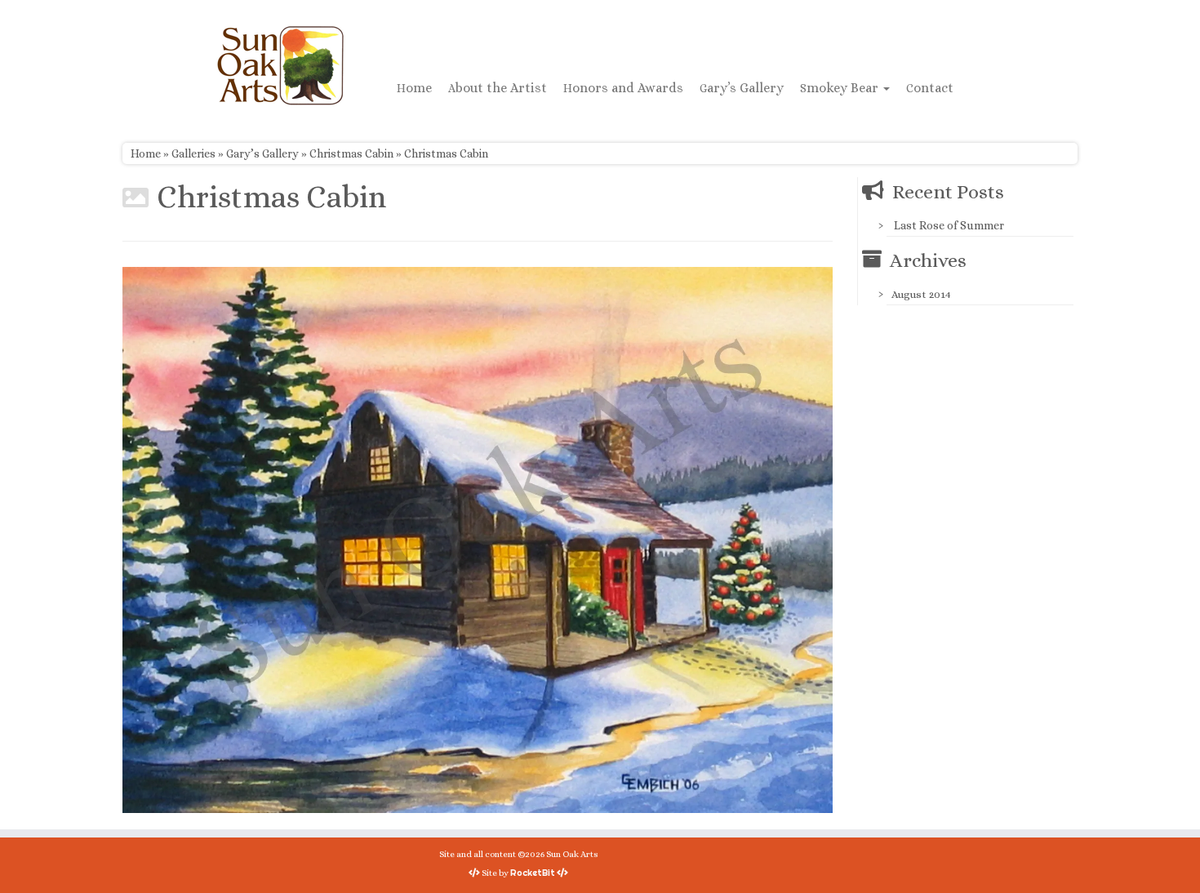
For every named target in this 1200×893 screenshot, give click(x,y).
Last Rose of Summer (949, 225)
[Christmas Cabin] (477, 538)
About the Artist (497, 88)
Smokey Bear (841, 88)
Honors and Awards (623, 88)
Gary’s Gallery (742, 88)
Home (414, 88)
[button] (477, 540)
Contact (929, 88)
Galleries (193, 153)
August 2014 (921, 294)
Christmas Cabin (351, 153)
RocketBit (532, 872)
